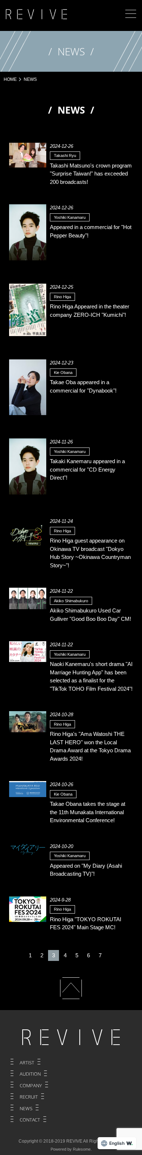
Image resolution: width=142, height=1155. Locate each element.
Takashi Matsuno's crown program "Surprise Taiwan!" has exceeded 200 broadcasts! (91, 173)
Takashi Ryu (65, 155)
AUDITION (30, 1074)
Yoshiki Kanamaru (70, 217)
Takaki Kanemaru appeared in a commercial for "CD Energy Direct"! (87, 469)
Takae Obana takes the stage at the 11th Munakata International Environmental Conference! (87, 812)
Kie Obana (63, 372)
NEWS (26, 1108)
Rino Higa (62, 297)
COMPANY (31, 1085)
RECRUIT (29, 1096)
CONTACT (30, 1119)
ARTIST (27, 1062)
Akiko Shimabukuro (71, 601)
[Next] (111, 955)
